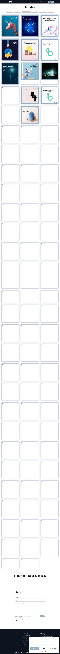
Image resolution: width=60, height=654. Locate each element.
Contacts (25, 633)
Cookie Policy (43, 651)
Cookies (25, 644)
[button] (57, 639)
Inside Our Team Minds (26, 12)
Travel (50, 12)
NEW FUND (42, 12)
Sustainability (26, 635)
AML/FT (25, 642)
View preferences (53, 648)
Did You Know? (9, 12)
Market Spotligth (34, 12)
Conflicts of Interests (28, 640)
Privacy (25, 638)
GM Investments (17, 12)
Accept (34, 648)
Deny (44, 648)
